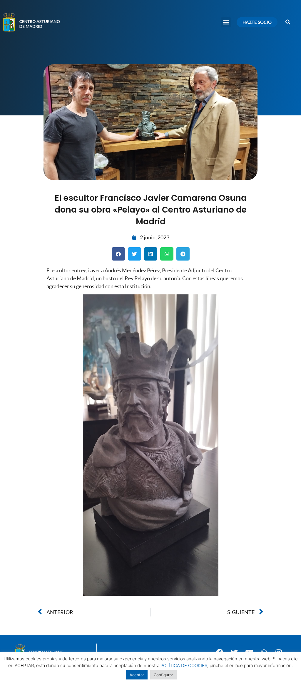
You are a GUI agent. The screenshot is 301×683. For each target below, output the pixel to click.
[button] (226, 22)
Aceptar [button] (137, 674)
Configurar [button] (163, 674)
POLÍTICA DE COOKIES (183, 665)
